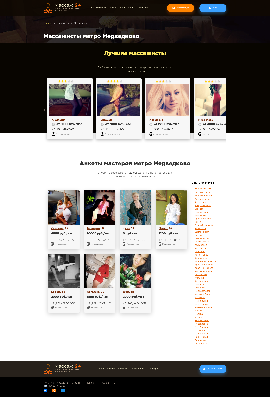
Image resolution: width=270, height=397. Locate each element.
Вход (214, 8)
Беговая (199, 209)
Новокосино (201, 324)
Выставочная (202, 232)
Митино (199, 311)
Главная (48, 23)
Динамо (199, 235)
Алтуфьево (201, 202)
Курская (199, 278)
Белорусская (202, 212)
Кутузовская (201, 281)
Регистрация (182, 8)
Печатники (201, 340)
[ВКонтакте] (45, 390)
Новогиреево (202, 321)
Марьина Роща (203, 294)
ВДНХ (198, 222)
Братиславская (203, 219)
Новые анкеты (128, 8)
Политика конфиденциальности (62, 383)
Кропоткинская (203, 271)
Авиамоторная (203, 188)
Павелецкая (201, 334)
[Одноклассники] (54, 390)
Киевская (200, 252)
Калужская (201, 245)
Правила (90, 383)
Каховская (200, 248)
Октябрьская (202, 327)
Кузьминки (201, 275)
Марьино (200, 298)
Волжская (200, 229)
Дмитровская (202, 238)
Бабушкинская (203, 206)
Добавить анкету (215, 369)
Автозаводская (203, 192)
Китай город (201, 255)
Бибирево (200, 215)
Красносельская (204, 265)
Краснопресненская (206, 261)
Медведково (201, 304)
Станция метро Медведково (72, 23)
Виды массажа (98, 8)
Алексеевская (202, 199)
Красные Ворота (204, 268)
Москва (199, 314)
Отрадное (200, 330)
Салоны (113, 8)
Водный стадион (204, 225)
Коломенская (202, 258)
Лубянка (199, 284)
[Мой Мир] (63, 390)
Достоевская (202, 242)
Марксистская (202, 291)
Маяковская (201, 301)
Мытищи (199, 317)
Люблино (200, 288)
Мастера (143, 8)
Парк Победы (202, 337)
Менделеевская (203, 307)
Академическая (203, 196)
